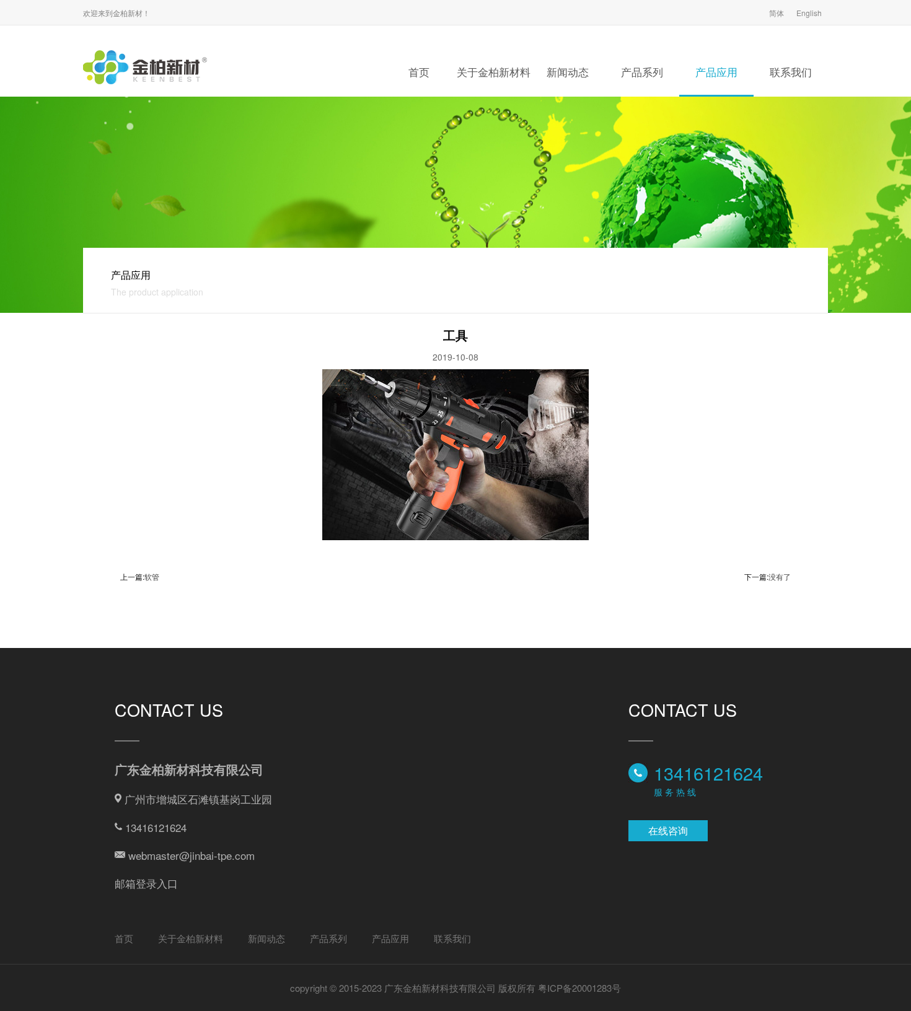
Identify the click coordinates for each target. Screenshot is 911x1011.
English (809, 12)
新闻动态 (568, 71)
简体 (776, 12)
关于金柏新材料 (493, 71)
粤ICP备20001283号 (579, 987)
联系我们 (791, 71)
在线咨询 (668, 830)
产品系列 (642, 71)
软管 (151, 576)
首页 (418, 71)
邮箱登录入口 (146, 883)
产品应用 (716, 71)
